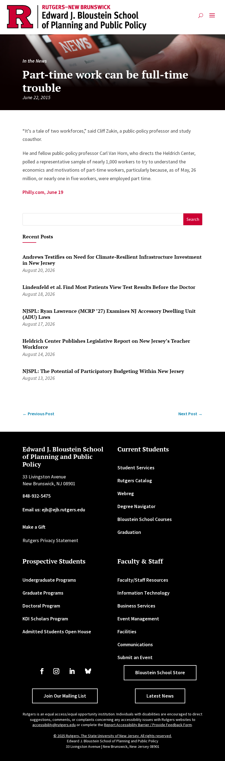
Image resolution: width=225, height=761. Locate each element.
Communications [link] (135, 644)
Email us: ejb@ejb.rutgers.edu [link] (53, 509)
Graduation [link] (129, 532)
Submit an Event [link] (135, 657)
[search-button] (200, 17)
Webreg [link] (125, 493)
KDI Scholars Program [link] (45, 618)
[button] (212, 17)
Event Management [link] (138, 618)
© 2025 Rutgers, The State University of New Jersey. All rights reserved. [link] (113, 735)
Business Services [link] (136, 606)
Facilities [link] (126, 631)
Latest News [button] (160, 696)
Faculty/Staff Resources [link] (142, 580)
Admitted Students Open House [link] (56, 631)
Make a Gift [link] (34, 527)
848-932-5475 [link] (36, 496)
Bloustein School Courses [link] (144, 519)
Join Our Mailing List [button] (65, 696)
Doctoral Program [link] (41, 606)
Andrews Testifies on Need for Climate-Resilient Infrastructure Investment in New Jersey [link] (112, 259)
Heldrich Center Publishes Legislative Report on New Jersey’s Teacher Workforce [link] (106, 344)
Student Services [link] (135, 467)
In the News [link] (34, 61)
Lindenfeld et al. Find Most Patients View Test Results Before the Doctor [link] (108, 287)
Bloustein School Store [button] (160, 672)
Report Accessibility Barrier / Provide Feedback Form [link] (148, 724)
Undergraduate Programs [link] (49, 580)
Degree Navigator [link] (136, 506)
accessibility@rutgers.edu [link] (54, 724)
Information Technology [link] (143, 593)
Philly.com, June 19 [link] (42, 192)
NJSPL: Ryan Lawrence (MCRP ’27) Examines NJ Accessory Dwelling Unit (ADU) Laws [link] (109, 314)
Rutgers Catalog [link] (134, 480)
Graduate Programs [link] (42, 593)
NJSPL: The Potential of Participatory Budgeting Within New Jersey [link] (103, 371)
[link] (77, 17)
